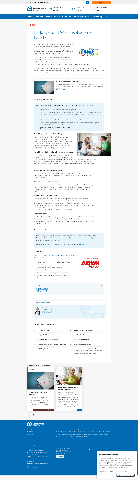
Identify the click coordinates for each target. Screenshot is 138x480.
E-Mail (82, 244)
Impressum (29, 448)
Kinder (49, 17)
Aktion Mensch (57, 255)
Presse (46, 2)
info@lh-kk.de (30, 434)
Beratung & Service (82, 17)
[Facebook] (85, 449)
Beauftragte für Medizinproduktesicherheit (37, 463)
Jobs (35, 2)
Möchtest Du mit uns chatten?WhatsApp (101, 9)
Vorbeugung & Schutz (32, 454)
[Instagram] (89, 449)
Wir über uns (30, 2)
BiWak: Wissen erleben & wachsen (68, 82)
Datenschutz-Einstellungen (33, 467)
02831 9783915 (43, 289)
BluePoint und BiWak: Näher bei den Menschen (68, 388)
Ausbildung (40, 2)
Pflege (57, 17)
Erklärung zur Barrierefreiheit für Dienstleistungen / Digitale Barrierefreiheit (37, 451)
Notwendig (102, 471)
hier (126, 467)
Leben (31, 17)
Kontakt (38, 285)
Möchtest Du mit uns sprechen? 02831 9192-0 (58, 9)
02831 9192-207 (48, 311)
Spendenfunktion (122, 471)
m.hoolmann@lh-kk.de (48, 312)
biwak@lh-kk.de (43, 291)
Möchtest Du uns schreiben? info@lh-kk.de (80, 9)
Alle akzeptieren (129, 475)
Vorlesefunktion (112, 471)
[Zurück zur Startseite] (36, 9)
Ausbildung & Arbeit (102, 17)
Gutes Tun (67, 17)
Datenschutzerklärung (32, 465)
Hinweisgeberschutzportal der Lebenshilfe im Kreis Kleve (38, 457)
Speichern (120, 475)
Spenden (101, 2)
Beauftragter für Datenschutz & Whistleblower (34, 460)
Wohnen (40, 17)
